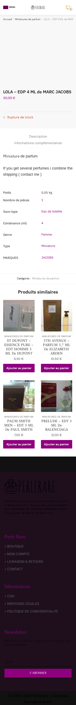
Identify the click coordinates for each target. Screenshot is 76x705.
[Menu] (5, 7)
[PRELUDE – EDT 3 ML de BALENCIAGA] (56, 396)
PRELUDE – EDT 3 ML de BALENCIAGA (56, 425)
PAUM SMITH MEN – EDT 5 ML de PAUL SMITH (19, 425)
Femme (46, 234)
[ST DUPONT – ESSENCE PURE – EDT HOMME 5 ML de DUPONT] (19, 315)
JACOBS (47, 257)
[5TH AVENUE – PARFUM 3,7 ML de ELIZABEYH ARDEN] (56, 315)
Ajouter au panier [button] (18, 368)
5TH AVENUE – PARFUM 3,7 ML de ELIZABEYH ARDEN (56, 347)
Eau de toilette (51, 211)
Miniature (48, 246)
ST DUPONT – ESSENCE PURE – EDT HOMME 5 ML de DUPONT (18, 347)
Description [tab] (38, 136)
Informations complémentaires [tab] (38, 143)
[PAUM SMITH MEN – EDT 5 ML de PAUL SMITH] (19, 396)
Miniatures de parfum (28, 19)
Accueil (7, 19)
